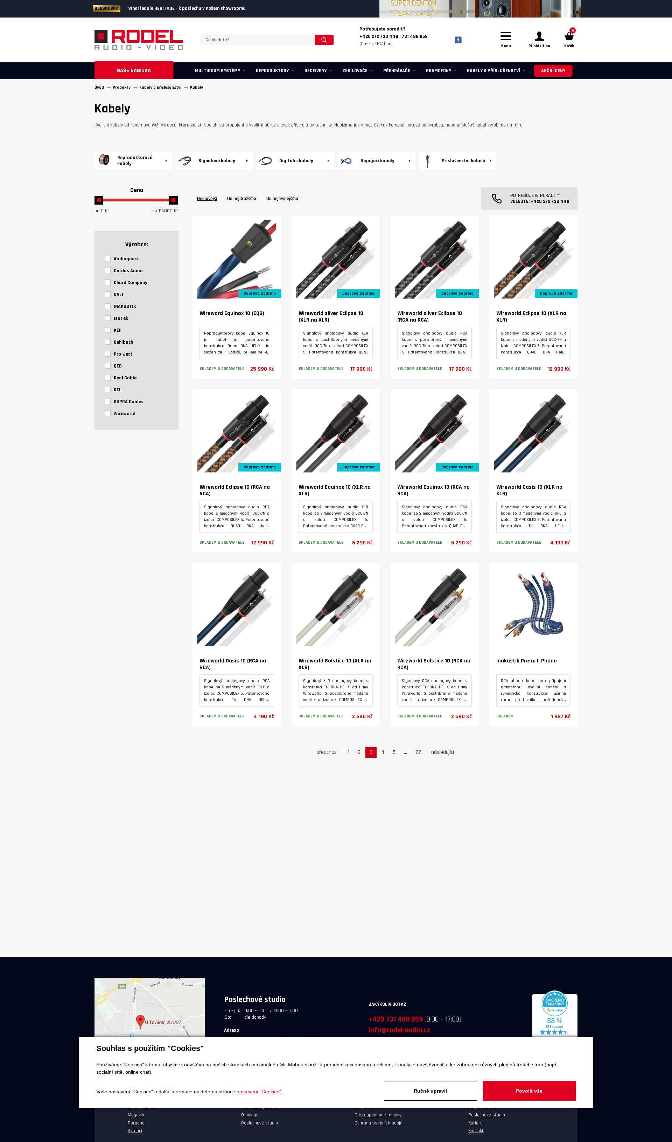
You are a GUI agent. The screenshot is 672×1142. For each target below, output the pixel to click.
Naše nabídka (134, 70)
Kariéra (475, 1123)
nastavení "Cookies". (259, 1091)
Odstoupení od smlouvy (378, 1115)
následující (442, 752)
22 (418, 752)
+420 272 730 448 (550, 201)
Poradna (136, 1123)
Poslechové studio (259, 1123)
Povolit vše (529, 1091)
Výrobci (135, 1131)
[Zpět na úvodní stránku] (138, 40)
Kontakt (476, 1131)
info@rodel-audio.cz (399, 1030)
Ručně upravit (430, 1091)
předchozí (326, 752)
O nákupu (250, 1115)
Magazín (136, 1115)
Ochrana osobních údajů (378, 1123)
